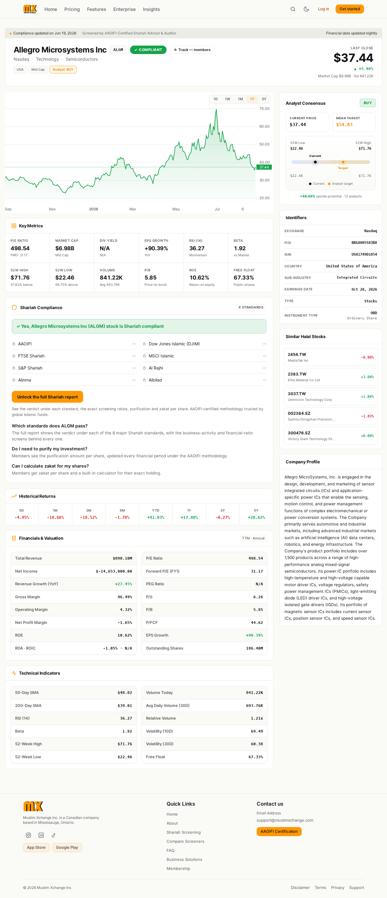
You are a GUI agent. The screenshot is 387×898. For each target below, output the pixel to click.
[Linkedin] (41, 835)
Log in (323, 8)
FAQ (170, 850)
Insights (151, 9)
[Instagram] (28, 835)
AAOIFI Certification (279, 831)
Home (50, 9)
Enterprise (124, 9)
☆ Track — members (192, 49)
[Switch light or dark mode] (306, 9)
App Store (36, 847)
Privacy (337, 887)
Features (96, 9)
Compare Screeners (185, 841)
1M (240, 99)
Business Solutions (184, 859)
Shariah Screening (184, 832)
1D (215, 99)
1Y (252, 99)
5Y (264, 99)
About (172, 823)
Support (356, 887)
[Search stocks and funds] (293, 9)
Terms (320, 887)
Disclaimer (300, 887)
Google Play (67, 847)
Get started (350, 8)
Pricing (72, 9)
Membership (178, 868)
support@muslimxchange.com (285, 820)
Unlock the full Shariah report (47, 396)
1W (227, 99)
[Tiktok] (53, 835)
